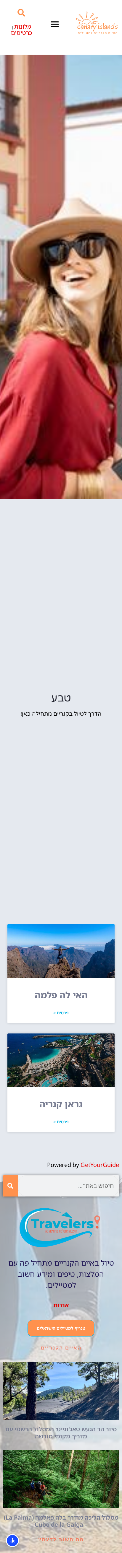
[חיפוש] (10, 1186)
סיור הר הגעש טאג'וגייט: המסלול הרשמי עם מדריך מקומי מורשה (61, 1432)
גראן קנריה (61, 1104)
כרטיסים (21, 33)
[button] (55, 24)
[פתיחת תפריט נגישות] (12, 1540)
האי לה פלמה (61, 995)
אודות (61, 1305)
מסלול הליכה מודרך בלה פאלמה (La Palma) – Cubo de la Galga (61, 1520)
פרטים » (61, 1012)
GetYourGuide (100, 1165)
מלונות (22, 26)
